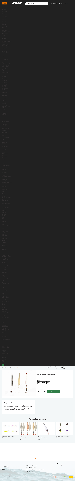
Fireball (3, 62)
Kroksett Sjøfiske (5, 66)
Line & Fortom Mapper (6, 176)
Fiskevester (4, 248)
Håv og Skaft (4, 49)
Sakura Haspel (4, 96)
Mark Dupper (4, 289)
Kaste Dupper (4, 290)
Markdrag (4, 157)
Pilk (2, 60)
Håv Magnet (4, 320)
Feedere (3, 13)
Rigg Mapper (4, 358)
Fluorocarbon (4, 135)
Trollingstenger (5, 113)
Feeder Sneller (4, 17)
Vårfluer (3, 196)
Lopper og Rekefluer (6, 203)
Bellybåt (3, 187)
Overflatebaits (5, 143)
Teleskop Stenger (5, 111)
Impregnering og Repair (6, 263)
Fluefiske (3, 159)
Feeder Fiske (4, 11)
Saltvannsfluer (4, 201)
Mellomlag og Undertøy (6, 256)
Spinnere (3, 140)
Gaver (3, 340)
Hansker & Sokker (5, 259)
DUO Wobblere (5, 146)
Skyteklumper (4, 172)
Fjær (3, 228)
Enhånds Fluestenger (6, 165)
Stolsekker (4, 357)
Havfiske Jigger (5, 70)
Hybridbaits (4, 149)
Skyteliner (4, 175)
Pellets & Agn (4, 28)
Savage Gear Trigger (6, 106)
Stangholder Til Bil (5, 326)
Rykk (3, 69)
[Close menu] (3, 365)
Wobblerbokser (5, 354)
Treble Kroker (4, 272)
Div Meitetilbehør (5, 42)
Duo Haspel (4, 89)
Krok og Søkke (4, 267)
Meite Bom (4, 38)
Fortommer (4, 305)
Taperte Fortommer (6, 185)
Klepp (3, 322)
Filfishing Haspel (5, 86)
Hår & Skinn (4, 229)
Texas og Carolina (5, 312)
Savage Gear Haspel (5, 93)
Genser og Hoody (5, 258)
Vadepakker (4, 242)
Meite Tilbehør (5, 33)
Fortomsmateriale (5, 183)
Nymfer (3, 199)
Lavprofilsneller (5, 122)
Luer (3, 252)
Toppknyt (4, 48)
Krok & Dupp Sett (5, 297)
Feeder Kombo (5, 19)
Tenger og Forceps (5, 328)
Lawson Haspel (5, 84)
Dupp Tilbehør (4, 296)
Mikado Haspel (4, 95)
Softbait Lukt (4, 156)
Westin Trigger (5, 105)
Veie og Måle (4, 336)
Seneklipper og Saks (5, 329)
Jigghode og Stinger (6, 301)
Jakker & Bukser (5, 246)
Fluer (3, 191)
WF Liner (3, 170)
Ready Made (4, 35)
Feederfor (4, 24)
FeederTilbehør (5, 14)
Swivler (3, 282)
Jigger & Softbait (5, 155)
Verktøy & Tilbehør (5, 317)
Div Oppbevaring (5, 361)
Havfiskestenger (5, 56)
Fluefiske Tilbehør (5, 189)
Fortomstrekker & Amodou (7, 182)
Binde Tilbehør (4, 215)
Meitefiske (4, 9)
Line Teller (4, 76)
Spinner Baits (4, 152)
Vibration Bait (4, 142)
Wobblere (4, 145)
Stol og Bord (4, 51)
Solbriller (3, 262)
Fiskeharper (4, 73)
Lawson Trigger (5, 103)
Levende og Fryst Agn (6, 31)
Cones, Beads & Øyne (6, 225)
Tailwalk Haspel (5, 88)
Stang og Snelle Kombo (6, 116)
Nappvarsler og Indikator (6, 41)
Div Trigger (4, 107)
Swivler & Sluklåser (5, 278)
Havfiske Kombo (5, 59)
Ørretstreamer (5, 200)
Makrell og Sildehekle (6, 68)
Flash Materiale (5, 232)
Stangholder (4, 325)
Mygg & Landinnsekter (6, 197)
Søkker (3, 275)
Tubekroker (4, 206)
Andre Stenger (5, 109)
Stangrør (3, 360)
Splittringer (4, 285)
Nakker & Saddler (5, 231)
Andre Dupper (4, 299)
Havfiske (3, 54)
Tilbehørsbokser (5, 353)
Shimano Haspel (5, 91)
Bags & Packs (4, 344)
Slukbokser (4, 351)
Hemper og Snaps (5, 283)
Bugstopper (4, 249)
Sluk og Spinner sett (6, 147)
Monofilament (4, 134)
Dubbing (3, 227)
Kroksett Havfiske (5, 65)
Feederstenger (5, 16)
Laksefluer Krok (5, 208)
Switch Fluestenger (5, 168)
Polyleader (4, 186)
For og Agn (4, 21)
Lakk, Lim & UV (5, 237)
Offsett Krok (4, 274)
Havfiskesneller (5, 58)
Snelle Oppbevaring (5, 347)
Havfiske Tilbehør (5, 75)
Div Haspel (4, 98)
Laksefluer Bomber (5, 207)
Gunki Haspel (4, 92)
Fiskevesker (4, 356)
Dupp (3, 287)
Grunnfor (3, 23)
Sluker (3, 139)
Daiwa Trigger (4, 102)
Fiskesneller (4, 118)
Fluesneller (4, 169)
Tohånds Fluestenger (6, 166)
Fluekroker (4, 221)
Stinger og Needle (5, 44)
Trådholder (4, 220)
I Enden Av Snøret (5, 137)
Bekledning (4, 240)
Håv (2, 319)
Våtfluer (3, 193)
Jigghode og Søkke (5, 72)
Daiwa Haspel (4, 82)
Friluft (3, 337)
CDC (3, 224)
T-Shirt (3, 253)
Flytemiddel (4, 180)
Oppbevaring (4, 342)
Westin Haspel (4, 85)
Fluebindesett (4, 238)
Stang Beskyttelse (5, 349)
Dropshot (4, 311)
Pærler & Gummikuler (6, 314)
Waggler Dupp (4, 291)
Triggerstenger (5, 100)
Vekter (3, 323)
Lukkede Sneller (5, 125)
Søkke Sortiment (5, 276)
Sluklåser (3, 280)
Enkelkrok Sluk (4, 271)
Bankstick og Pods (5, 45)
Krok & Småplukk (5, 265)
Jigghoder (4, 303)
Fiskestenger (4, 78)
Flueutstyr (4, 161)
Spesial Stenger (5, 114)
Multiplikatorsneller (5, 121)
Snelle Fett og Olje (5, 128)
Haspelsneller (4, 120)
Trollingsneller (4, 124)
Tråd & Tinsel (4, 235)
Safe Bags (4, 350)
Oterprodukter (5, 330)
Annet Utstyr (4, 309)
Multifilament (4, 132)
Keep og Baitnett (5, 52)
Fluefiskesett (4, 163)
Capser (3, 251)
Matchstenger (4, 47)
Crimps (3, 307)
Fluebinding (4, 212)
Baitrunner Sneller (5, 127)
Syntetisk (4, 234)
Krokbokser (4, 222)
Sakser (3, 218)
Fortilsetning (4, 26)
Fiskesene (4, 130)
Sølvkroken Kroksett (6, 63)
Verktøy (3, 217)
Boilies (3, 27)
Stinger (3, 304)
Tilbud (3, 8)
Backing (3, 173)
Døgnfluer (4, 194)
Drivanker (4, 335)
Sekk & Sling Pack (5, 346)
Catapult (3, 39)
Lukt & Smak (4, 30)
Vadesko (3, 245)
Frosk (3, 150)
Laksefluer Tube (5, 204)
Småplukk (3, 315)
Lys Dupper (4, 294)
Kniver (3, 333)
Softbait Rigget (5, 153)
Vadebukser (4, 243)
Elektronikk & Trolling (6, 339)
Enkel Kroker (4, 269)
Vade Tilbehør (4, 260)
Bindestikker (4, 214)
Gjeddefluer (4, 210)
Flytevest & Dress (5, 255)
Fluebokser (4, 178)
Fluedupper (4, 293)
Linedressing (4, 179)
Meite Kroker (4, 37)
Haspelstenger (5, 80)
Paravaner (4, 332)
